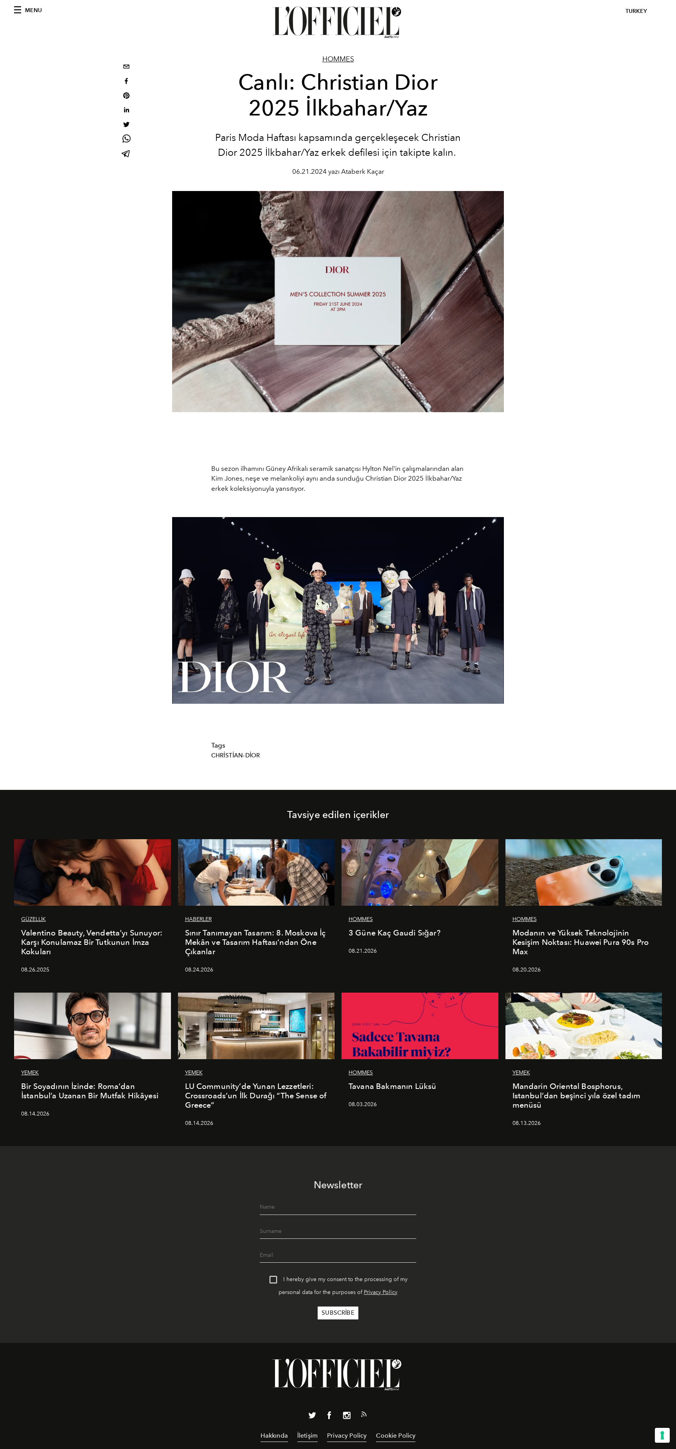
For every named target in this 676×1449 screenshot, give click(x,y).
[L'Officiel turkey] (338, 22)
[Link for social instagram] (347, 1417)
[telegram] (126, 154)
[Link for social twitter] (312, 1417)
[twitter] (126, 125)
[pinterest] (126, 96)
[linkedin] (126, 111)
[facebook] (126, 82)
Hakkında (274, 1435)
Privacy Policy (380, 1292)
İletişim (307, 1435)
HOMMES (338, 59)
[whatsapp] (126, 140)
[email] (126, 67)
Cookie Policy (395, 1435)
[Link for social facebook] (329, 1417)
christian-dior (235, 755)
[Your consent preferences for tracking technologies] (662, 1435)
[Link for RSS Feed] (364, 1416)
